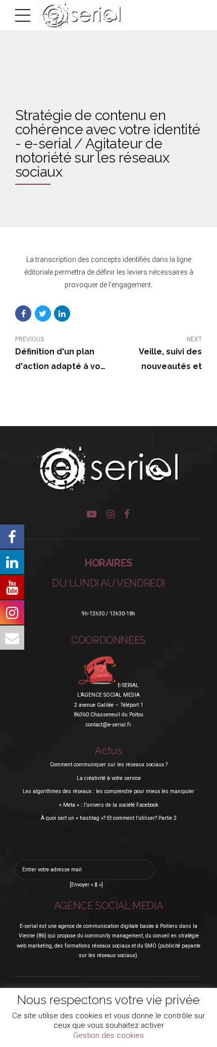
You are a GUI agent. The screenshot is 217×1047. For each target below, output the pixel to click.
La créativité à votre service (109, 778)
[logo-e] (108, 469)
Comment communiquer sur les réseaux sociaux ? (109, 764)
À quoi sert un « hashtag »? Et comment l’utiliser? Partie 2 (109, 818)
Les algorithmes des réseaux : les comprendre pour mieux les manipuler (108, 791)
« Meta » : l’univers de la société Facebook (108, 805)
